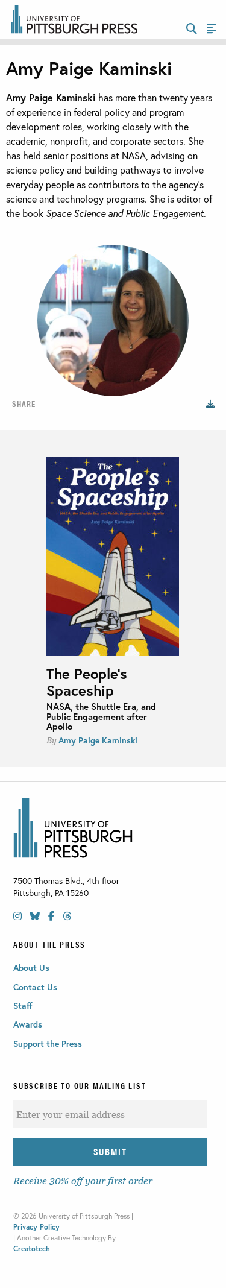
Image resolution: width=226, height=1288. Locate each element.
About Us (31, 967)
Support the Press (47, 1043)
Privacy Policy (36, 1226)
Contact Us (35, 987)
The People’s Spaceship (86, 682)
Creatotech (31, 1248)
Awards (27, 1024)
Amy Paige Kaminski (97, 740)
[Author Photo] (212, 403)
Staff (23, 1005)
